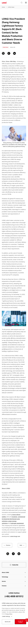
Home (3, 7)
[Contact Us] (26, 620)
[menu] (26, 2)
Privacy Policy (8, 614)
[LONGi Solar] (4, 3)
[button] (21, 3)
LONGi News (11, 7)
